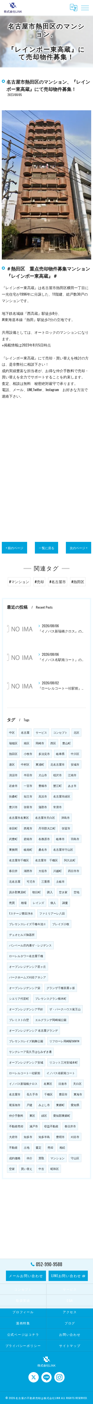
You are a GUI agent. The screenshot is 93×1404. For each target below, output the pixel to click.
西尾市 (28, 828)
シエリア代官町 (19, 998)
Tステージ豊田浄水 (21, 913)
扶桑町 (13, 796)
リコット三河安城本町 (63, 1062)
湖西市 (28, 871)
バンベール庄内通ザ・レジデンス (30, 945)
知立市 (28, 796)
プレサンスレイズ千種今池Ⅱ (27, 924)
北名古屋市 (57, 764)
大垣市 (42, 871)
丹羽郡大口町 (47, 828)
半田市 (28, 775)
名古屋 (25, 732)
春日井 (13, 871)
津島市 (65, 817)
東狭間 (13, 849)
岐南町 (28, 849)
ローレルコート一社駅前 (24, 1073)
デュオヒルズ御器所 (22, 934)
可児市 (31, 881)
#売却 (39, 581)
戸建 (29, 1105)
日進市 (62, 1083)
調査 (65, 903)
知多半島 (44, 1137)
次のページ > (78, 547)
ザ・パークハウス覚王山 (65, 1009)
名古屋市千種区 (19, 860)
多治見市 (44, 754)
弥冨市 (66, 828)
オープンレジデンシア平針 (26, 1009)
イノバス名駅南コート (61, 1073)
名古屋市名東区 (19, 817)
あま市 (72, 785)
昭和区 (54, 1169)
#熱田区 (77, 581)
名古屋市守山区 (63, 849)
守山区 (75, 1158)
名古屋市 (14, 1094)
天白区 (77, 1083)
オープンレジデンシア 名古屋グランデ (33, 1030)
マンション (57, 1158)
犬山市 (42, 775)
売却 (50, 1147)
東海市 (78, 1094)
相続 (62, 1147)
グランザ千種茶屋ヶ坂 (61, 988)
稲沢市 (57, 775)
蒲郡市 (42, 807)
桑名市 (42, 849)
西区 (53, 743)
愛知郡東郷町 (61, 1115)
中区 (12, 732)
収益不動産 (51, 1126)
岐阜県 (60, 754)
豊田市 (63, 1094)
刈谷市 (75, 1137)
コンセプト (60, 732)
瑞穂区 (13, 743)
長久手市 (32, 1094)
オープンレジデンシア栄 (24, 988)
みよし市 (44, 1105)
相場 (24, 903)
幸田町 (13, 828)
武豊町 (13, 839)
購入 (50, 892)
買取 (41, 1158)
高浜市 (42, 796)
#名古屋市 (57, 581)
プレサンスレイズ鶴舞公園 (26, 1041)
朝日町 (36, 892)
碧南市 (28, 839)
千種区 (48, 1094)
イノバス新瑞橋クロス (23, 1083)
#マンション (19, 581)
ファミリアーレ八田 (52, 913)
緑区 (44, 1115)
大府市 (13, 1137)
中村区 (25, 764)
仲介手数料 (16, 1115)
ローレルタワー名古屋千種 (26, 956)
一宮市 (28, 785)
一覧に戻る (46, 547)
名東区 (48, 1083)
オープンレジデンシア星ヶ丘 (27, 966)
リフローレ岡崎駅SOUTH (64, 1041)
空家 (12, 1169)
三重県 (45, 881)
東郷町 (60, 1105)
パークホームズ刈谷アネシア (27, 977)
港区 (12, 764)
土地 (26, 1147)
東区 (32, 1115)
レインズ (38, 903)
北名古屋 (14, 881)
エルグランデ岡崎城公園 (50, 1020)
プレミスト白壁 (19, 1020)
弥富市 (28, 807)
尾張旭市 (14, 1105)
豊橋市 (42, 785)
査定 (38, 1147)
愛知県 (75, 1105)
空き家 (63, 892)
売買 (12, 903)
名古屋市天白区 (45, 817)
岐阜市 (60, 839)
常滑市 (57, 807)
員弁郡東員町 (17, 892)
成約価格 (14, 1158)
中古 (41, 1169)
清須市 (13, 775)
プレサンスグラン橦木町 (50, 998)
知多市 (28, 1137)
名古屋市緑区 (61, 796)
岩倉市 (13, 785)
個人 (53, 903)
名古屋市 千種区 (46, 860)
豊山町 (66, 743)
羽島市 (75, 839)
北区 (76, 732)
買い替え (26, 1169)
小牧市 (28, 754)
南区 (26, 743)
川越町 (57, 871)
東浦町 (40, 764)
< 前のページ (14, 547)
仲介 (29, 1158)
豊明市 (60, 1137)
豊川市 (13, 807)
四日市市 (73, 871)
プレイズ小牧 (60, 924)
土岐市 (60, 881)
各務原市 (44, 839)
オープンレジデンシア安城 (26, 1062)
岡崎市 (40, 743)
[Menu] (85, 7)
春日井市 (70, 1126)
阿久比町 (69, 860)
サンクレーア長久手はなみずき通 (30, 1051)
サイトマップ (70, 1345)
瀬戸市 (33, 1126)
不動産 (13, 1147)
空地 (76, 892)
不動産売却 (16, 1126)
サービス (41, 732)
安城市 (75, 764)
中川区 (75, 754)
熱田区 (13, 754)
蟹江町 (57, 785)
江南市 (72, 775)
